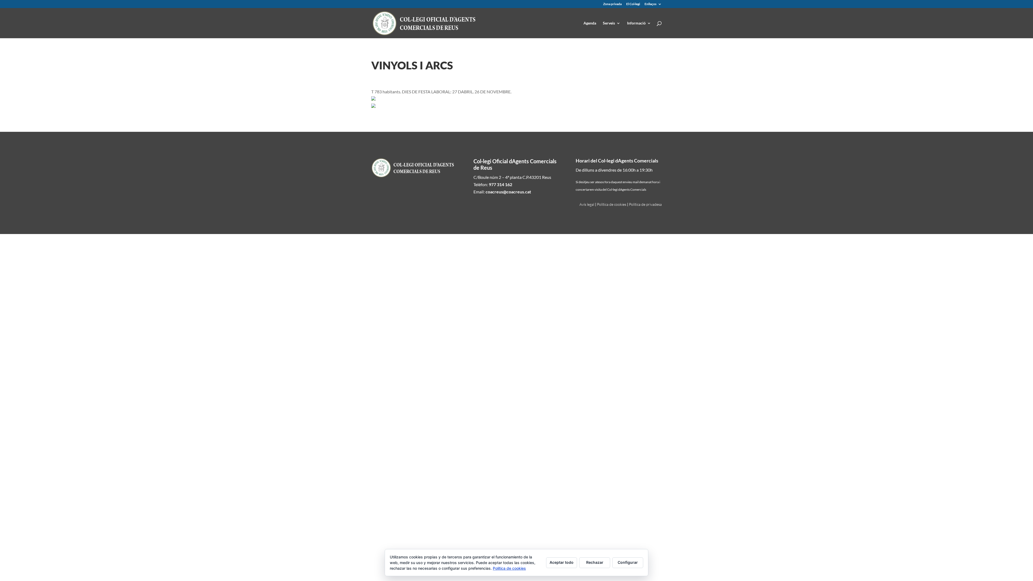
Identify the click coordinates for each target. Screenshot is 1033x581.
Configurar (628, 562)
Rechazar (594, 562)
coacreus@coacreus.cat (508, 191)
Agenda (589, 23)
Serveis (609, 23)
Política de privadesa (645, 204)
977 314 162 (500, 184)
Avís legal (586, 204)
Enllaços (650, 4)
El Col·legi (633, 4)
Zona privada (612, 4)
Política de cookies (611, 204)
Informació (636, 23)
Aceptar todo (562, 562)
